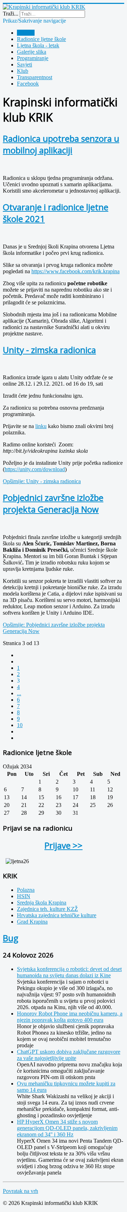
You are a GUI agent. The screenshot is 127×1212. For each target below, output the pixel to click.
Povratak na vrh (20, 1191)
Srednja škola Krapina (41, 903)
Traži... (10, 14)
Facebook (28, 84)
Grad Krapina (32, 922)
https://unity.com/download (35, 469)
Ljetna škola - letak (38, 45)
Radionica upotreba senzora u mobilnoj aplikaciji (61, 144)
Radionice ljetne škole (41, 39)
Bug (10, 938)
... (19, 693)
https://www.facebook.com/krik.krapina (75, 271)
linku (41, 426)
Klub (22, 71)
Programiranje (32, 58)
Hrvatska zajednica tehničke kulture (56, 915)
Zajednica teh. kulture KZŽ (47, 909)
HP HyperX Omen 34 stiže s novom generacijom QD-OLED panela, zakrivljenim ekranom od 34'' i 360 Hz (67, 1128)
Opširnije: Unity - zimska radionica (42, 481)
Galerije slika (31, 52)
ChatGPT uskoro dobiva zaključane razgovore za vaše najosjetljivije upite (68, 1055)
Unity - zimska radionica (49, 350)
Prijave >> (63, 845)
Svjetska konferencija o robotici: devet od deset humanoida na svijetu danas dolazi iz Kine (69, 972)
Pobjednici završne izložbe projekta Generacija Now (53, 503)
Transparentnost (34, 77)
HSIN (23, 896)
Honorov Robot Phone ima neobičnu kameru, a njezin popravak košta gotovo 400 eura (69, 1017)
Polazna (26, 33)
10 (20, 725)
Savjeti (24, 65)
